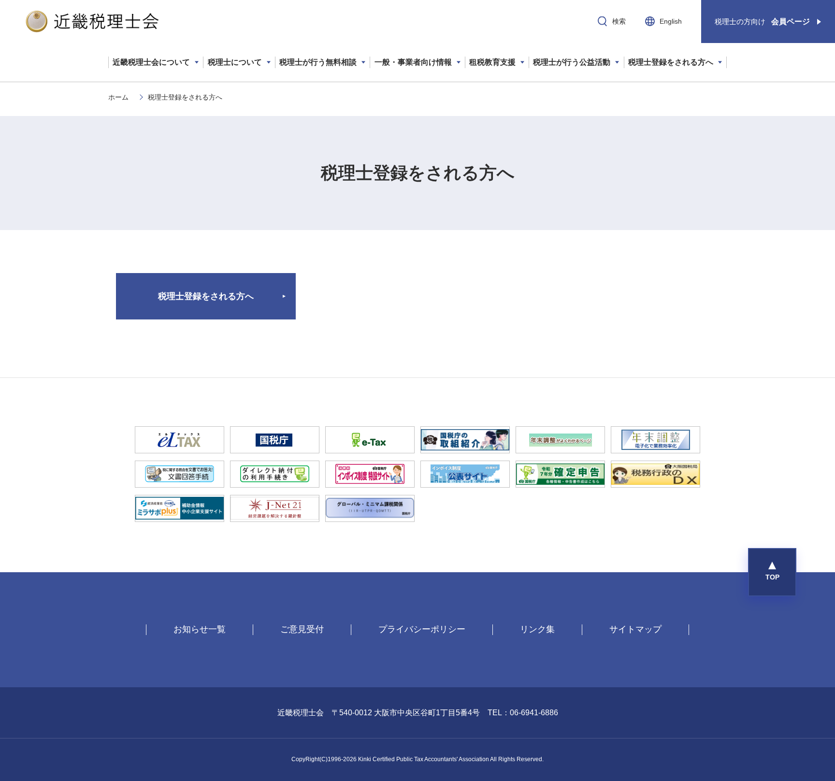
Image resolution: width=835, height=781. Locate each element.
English (671, 21)
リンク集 (537, 629)
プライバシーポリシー (421, 629)
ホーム (118, 97)
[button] (772, 572)
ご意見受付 (302, 629)
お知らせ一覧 (199, 629)
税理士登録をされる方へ (206, 296)
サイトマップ (635, 629)
